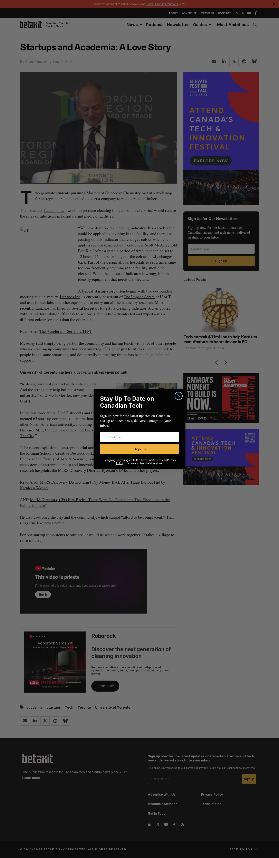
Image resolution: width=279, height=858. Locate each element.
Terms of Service (151, 460)
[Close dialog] (178, 395)
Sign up (140, 449)
